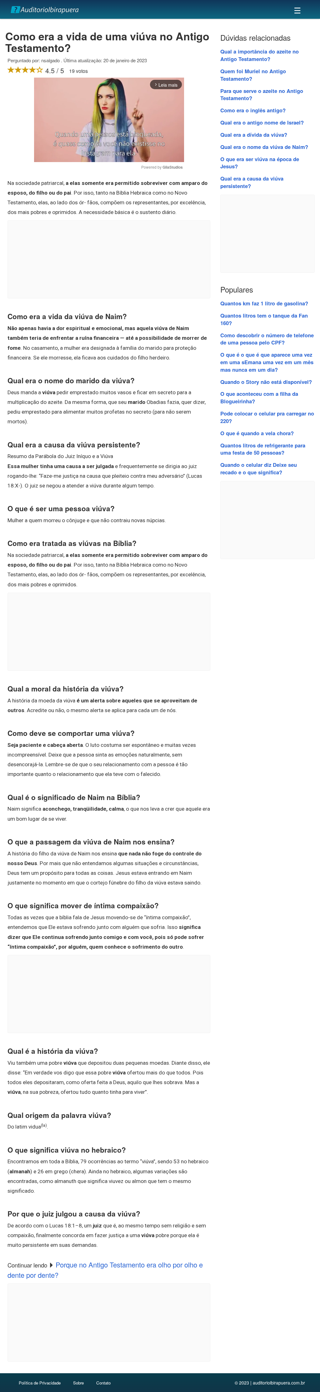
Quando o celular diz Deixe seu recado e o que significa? (258, 468)
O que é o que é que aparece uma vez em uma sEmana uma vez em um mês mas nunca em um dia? (266, 362)
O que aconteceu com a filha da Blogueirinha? (259, 397)
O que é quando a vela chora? (257, 433)
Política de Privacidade (40, 1383)
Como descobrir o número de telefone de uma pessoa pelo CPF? (267, 338)
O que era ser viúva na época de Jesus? (259, 162)
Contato (103, 1383)
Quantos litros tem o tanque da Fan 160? (264, 319)
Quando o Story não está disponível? (266, 381)
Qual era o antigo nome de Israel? (262, 122)
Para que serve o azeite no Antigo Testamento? (261, 94)
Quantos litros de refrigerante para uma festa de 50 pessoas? (262, 448)
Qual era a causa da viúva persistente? (251, 182)
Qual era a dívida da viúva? (253, 134)
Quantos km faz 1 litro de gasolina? (264, 303)
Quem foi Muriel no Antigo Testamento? (253, 74)
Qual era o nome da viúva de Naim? (264, 146)
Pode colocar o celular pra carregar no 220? (267, 417)
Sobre (78, 1383)
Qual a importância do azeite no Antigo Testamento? (259, 55)
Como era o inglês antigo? (253, 110)
